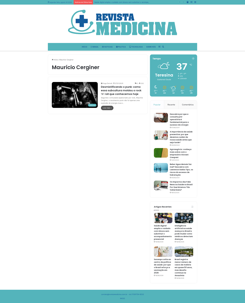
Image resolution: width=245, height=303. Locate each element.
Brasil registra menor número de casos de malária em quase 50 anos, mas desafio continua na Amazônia (183, 267)
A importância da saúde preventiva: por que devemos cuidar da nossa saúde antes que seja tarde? (181, 137)
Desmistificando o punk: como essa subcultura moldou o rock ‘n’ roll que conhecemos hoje (121, 90)
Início (84, 47)
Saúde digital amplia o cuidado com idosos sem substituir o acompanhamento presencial (129, 2)
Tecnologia (137, 47)
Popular (157, 104)
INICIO (122, 298)
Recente (171, 104)
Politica (122, 47)
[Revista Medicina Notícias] (122, 22)
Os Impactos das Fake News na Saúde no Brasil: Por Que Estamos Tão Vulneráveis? (181, 186)
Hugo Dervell (107, 83)
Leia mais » (107, 108)
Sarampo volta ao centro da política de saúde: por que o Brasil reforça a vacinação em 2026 (162, 266)
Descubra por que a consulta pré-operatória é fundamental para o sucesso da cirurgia (179, 119)
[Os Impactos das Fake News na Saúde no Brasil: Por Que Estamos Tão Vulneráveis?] (161, 185)
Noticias (108, 47)
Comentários (188, 104)
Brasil (95, 47)
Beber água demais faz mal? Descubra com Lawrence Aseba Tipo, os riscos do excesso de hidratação (181, 169)
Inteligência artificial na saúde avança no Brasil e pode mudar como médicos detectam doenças (184, 232)
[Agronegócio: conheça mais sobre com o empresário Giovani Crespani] (161, 153)
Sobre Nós (151, 47)
